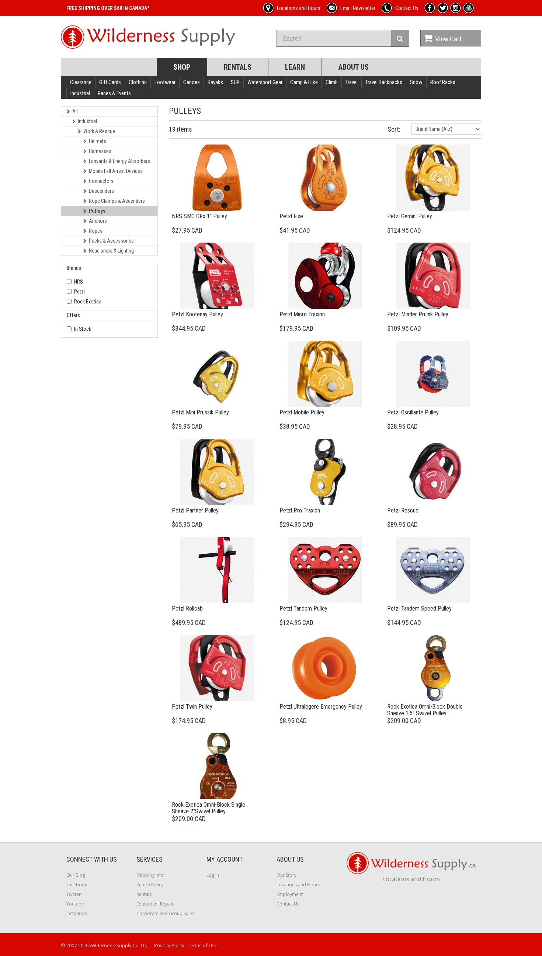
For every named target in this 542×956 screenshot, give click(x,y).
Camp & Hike (304, 82)
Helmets (97, 141)
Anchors (98, 221)
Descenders (101, 191)
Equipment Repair (155, 904)
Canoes (191, 82)
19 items (180, 129)
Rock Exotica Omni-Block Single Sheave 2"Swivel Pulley (208, 808)
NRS (78, 282)
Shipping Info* (151, 875)
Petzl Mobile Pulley (301, 412)
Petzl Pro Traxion (299, 510)
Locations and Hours (298, 885)
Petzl (79, 292)
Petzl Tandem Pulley (303, 608)
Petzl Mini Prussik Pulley (200, 412)
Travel (351, 82)
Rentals (237, 67)
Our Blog (75, 875)
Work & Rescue (99, 131)
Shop (181, 67)
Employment (290, 894)
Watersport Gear (264, 82)
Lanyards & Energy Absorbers (119, 161)
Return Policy (149, 885)
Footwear (165, 82)
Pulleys (97, 211)
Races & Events (114, 93)
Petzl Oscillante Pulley (413, 412)
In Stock (82, 329)
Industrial (80, 93)
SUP (235, 82)
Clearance (80, 82)
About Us (353, 67)
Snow (416, 82)
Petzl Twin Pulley (192, 706)
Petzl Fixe (291, 216)
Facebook (76, 885)
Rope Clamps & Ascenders (117, 201)
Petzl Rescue (402, 510)
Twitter (73, 894)
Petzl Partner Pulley (195, 510)
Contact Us (288, 904)
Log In (212, 875)
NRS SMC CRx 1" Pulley (199, 216)
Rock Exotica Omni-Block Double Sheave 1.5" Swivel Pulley (425, 710)
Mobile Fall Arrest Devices (116, 171)
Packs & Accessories (111, 241)
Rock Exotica (87, 302)
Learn (295, 67)
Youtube (75, 904)
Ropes (96, 231)
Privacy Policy (169, 945)
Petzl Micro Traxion (302, 314)
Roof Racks (442, 82)
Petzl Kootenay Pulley (197, 314)
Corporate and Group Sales (165, 913)
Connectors (101, 181)
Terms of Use (203, 945)
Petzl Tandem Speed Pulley (419, 608)
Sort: (394, 129)
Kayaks (215, 82)
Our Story (286, 875)
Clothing (138, 82)
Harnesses (100, 151)
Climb (332, 82)
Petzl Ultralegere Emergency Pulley (320, 706)
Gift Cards (110, 82)
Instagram (76, 913)
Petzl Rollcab (187, 608)
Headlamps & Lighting (111, 251)
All (75, 111)
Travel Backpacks (383, 82)
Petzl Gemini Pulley (409, 216)
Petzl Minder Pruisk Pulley (417, 314)
